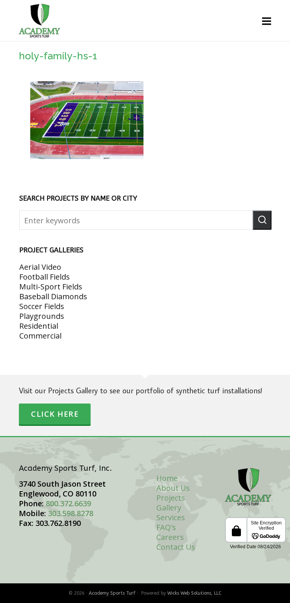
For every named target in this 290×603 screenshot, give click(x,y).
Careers (170, 537)
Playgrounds (41, 316)
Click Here (55, 414)
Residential (38, 326)
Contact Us (175, 547)
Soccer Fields (41, 306)
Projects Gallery (170, 503)
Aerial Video (40, 267)
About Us (173, 488)
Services (170, 517)
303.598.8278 (70, 513)
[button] (262, 220)
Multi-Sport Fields (50, 286)
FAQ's (166, 527)
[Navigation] (266, 21)
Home (167, 478)
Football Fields (44, 277)
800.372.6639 (68, 503)
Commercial (40, 336)
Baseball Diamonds (53, 296)
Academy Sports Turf (112, 593)
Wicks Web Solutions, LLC (194, 593)
